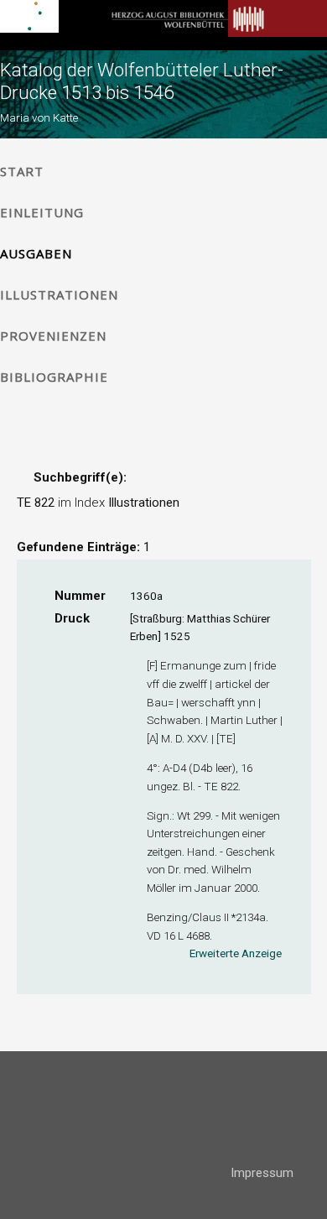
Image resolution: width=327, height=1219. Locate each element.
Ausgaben (36, 253)
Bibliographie (54, 376)
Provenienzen (53, 335)
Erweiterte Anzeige (235, 953)
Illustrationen (59, 294)
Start (22, 171)
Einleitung (42, 212)
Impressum (262, 1172)
